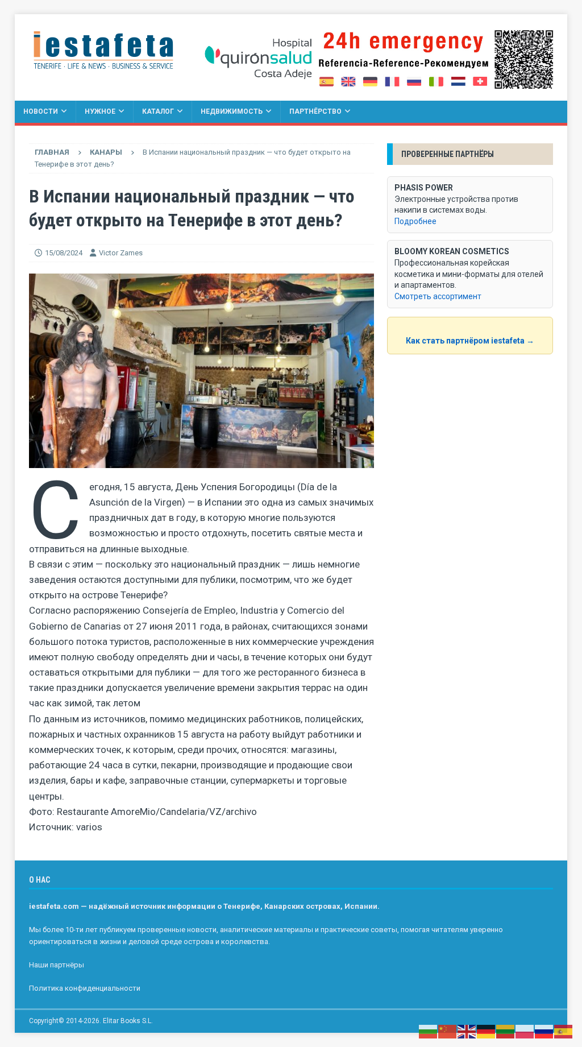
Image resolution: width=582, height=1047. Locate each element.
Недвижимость (232, 111)
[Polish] (525, 1031)
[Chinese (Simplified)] (448, 1031)
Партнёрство (315, 111)
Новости (40, 111)
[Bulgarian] (428, 1031)
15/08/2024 (63, 253)
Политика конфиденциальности (84, 988)
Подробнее (415, 221)
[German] (486, 1031)
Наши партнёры (56, 965)
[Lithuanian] (506, 1031)
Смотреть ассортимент (437, 296)
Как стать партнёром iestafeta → (470, 340)
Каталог (158, 111)
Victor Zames (121, 253)
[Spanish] (563, 1031)
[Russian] (544, 1031)
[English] (467, 1031)
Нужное (100, 111)
